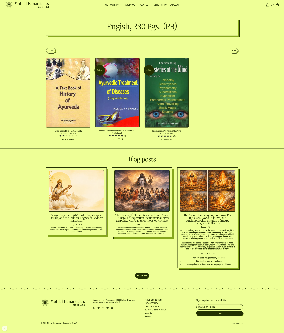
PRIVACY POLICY (151, 303)
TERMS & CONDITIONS (153, 300)
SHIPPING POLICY (152, 306)
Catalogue (174, 5)
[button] (272, 5)
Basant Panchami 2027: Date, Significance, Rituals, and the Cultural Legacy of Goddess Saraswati (76, 218)
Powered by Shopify (70, 323)
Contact (148, 316)
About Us (148, 313)
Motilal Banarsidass (54, 323)
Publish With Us (160, 5)
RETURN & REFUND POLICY (155, 310)
